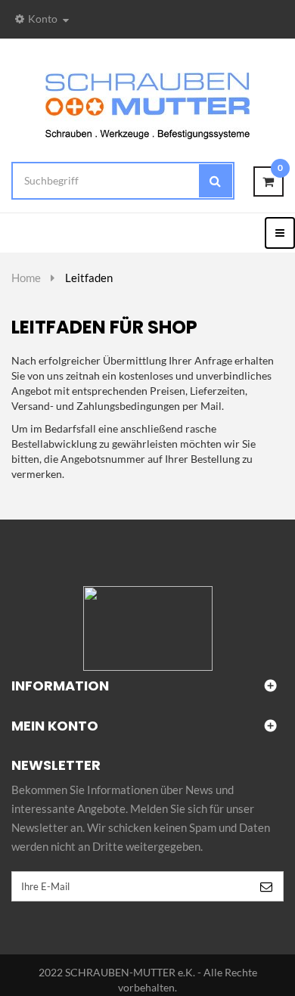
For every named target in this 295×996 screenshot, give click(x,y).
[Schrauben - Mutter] (147, 104)
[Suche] (215, 180)
